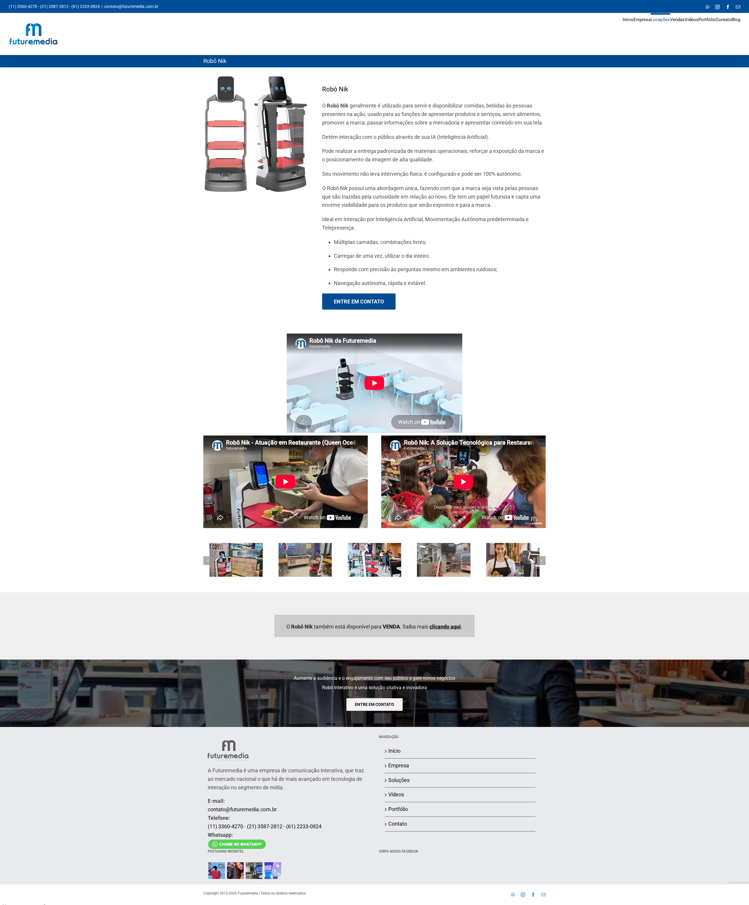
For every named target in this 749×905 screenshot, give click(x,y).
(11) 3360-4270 (23, 6)
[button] (207, 560)
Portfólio (398, 809)
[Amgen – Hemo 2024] (272, 870)
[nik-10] (443, 546)
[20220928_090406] (513, 546)
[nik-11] (305, 546)
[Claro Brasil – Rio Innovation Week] (235, 870)
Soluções (399, 780)
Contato (397, 824)
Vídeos (396, 794)
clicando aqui (445, 627)
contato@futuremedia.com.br (131, 6)
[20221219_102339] (236, 546)
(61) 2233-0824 (85, 6)
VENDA (391, 627)
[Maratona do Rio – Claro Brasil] (216, 870)
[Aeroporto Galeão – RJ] (254, 870)
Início (394, 751)
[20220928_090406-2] (374, 546)
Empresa (398, 765)
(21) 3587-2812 (54, 6)
